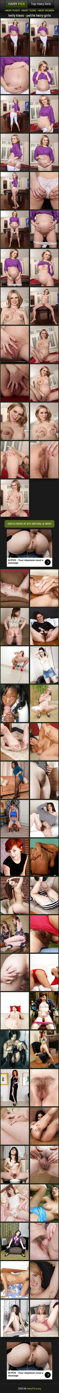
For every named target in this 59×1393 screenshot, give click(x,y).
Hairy (16, 4)
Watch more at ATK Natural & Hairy (29, 523)
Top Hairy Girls (41, 4)
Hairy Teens (28, 10)
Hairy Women (46, 10)
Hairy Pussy (12, 10)
